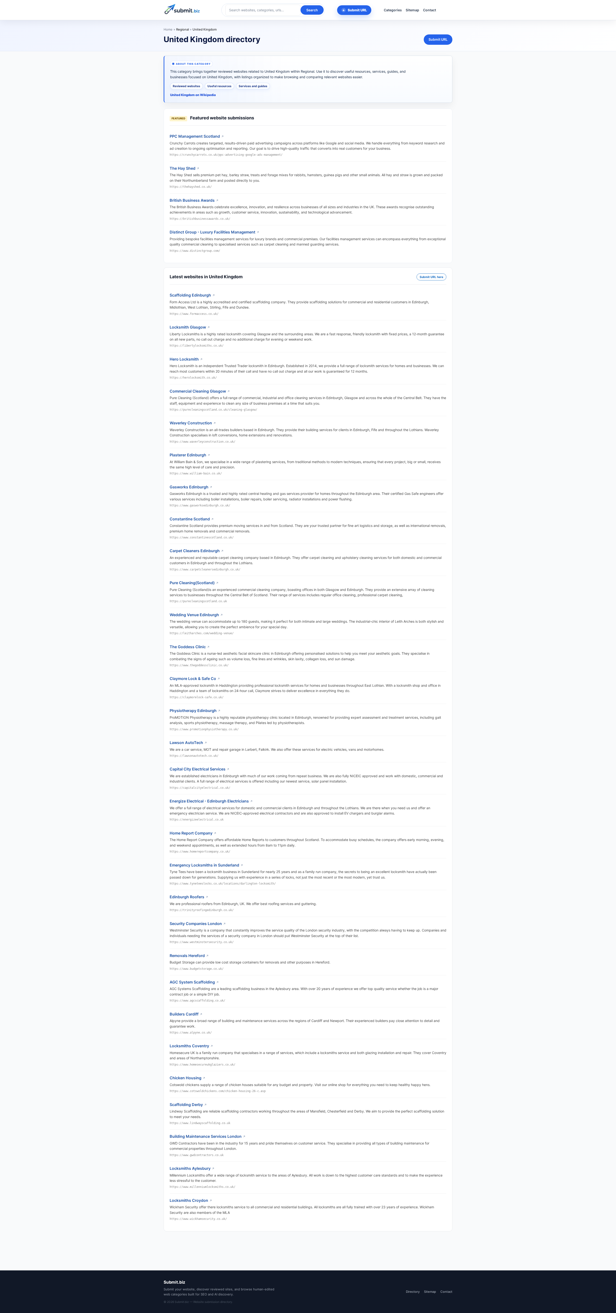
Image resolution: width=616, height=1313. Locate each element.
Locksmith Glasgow (188, 327)
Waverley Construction (191, 422)
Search (312, 10)
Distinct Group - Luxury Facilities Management (212, 232)
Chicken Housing (185, 1077)
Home (168, 29)
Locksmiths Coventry (189, 1045)
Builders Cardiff (184, 1014)
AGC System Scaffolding (192, 982)
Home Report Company (191, 833)
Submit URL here (431, 277)
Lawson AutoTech (186, 742)
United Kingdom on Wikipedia (193, 95)
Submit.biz (174, 1282)
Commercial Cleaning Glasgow (198, 391)
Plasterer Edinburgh (188, 455)
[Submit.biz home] (182, 9)
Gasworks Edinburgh (189, 487)
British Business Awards (192, 200)
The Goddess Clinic (188, 646)
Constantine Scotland (190, 519)
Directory (413, 1292)
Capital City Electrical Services (197, 769)
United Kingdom (204, 29)
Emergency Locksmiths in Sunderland (204, 865)
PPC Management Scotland (195, 136)
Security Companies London (196, 923)
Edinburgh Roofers (187, 896)
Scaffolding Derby (186, 1104)
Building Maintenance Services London (206, 1136)
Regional (182, 29)
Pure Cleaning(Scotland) (192, 582)
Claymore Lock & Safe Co (193, 678)
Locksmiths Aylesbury (190, 1168)
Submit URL (357, 10)
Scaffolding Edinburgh (190, 295)
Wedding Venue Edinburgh (194, 614)
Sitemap (412, 10)
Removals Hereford (187, 955)
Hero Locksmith (184, 359)
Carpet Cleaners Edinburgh (195, 550)
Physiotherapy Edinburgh (193, 710)
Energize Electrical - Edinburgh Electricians (209, 801)
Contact (429, 10)
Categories (393, 10)
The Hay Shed (182, 168)
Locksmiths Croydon (189, 1200)
